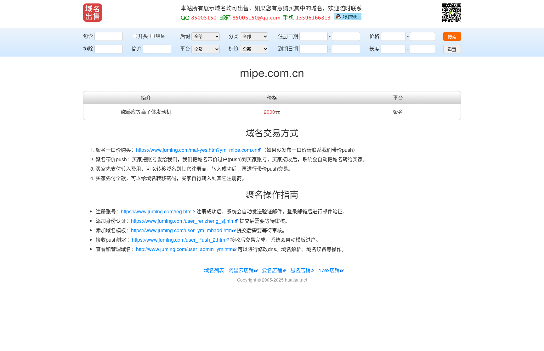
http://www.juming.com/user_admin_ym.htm (184, 249)
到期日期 (288, 48)
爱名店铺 (272, 270)
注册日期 (288, 36)
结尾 (161, 36)
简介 (137, 48)
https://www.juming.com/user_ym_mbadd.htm (181, 230)
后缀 (185, 36)
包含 (88, 36)
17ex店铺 (329, 270)
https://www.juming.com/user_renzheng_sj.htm (183, 220)
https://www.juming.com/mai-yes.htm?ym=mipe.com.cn (197, 149)
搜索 (452, 36)
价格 (374, 36)
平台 (185, 48)
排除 (88, 48)
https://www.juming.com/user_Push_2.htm (178, 239)
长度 (374, 48)
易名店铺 (300, 270)
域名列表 (214, 270)
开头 (143, 36)
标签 (234, 48)
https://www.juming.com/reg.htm (156, 211)
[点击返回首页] (92, 12)
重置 (452, 49)
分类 (234, 36)
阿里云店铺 (241, 270)
